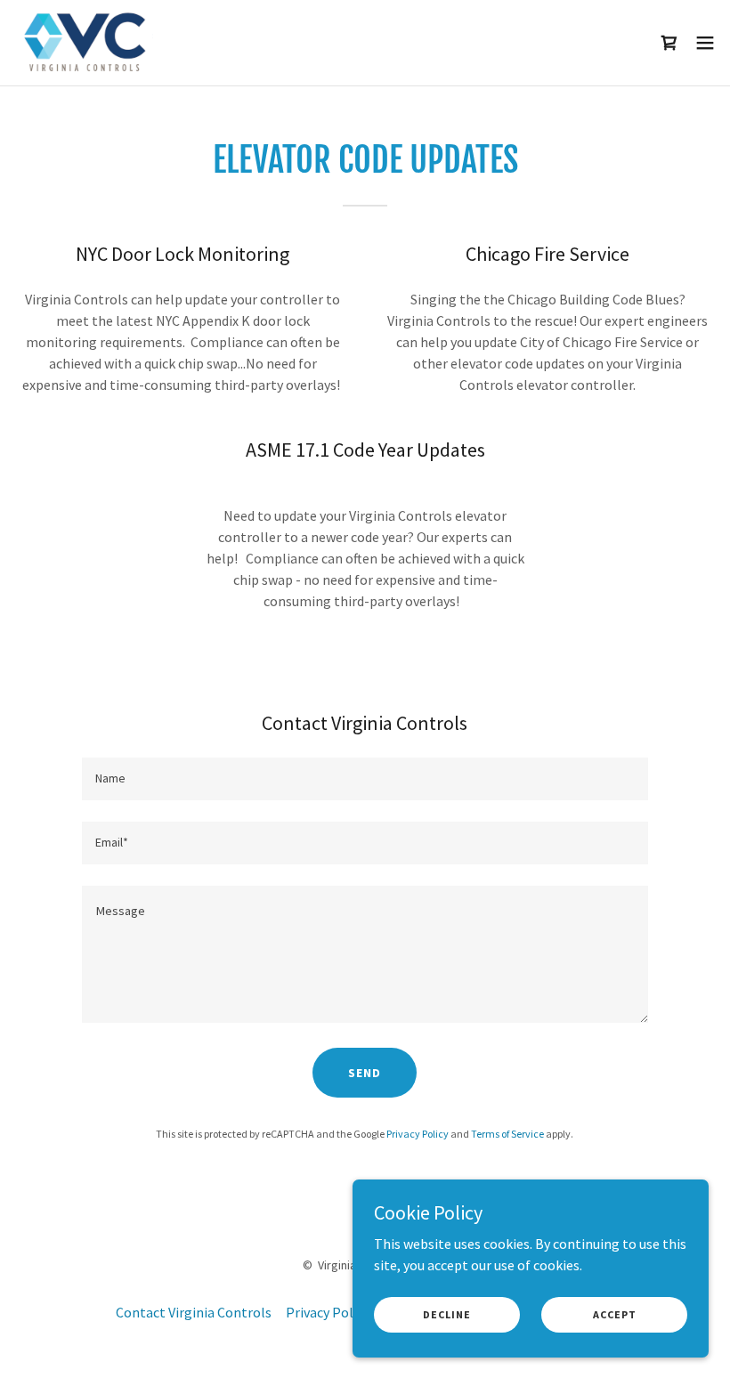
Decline (447, 1314)
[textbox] (364, 779)
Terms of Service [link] (507, 1133)
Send (364, 1073)
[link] (85, 42)
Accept (615, 1314)
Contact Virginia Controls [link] (194, 1312)
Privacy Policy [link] (417, 1133)
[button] (705, 43)
